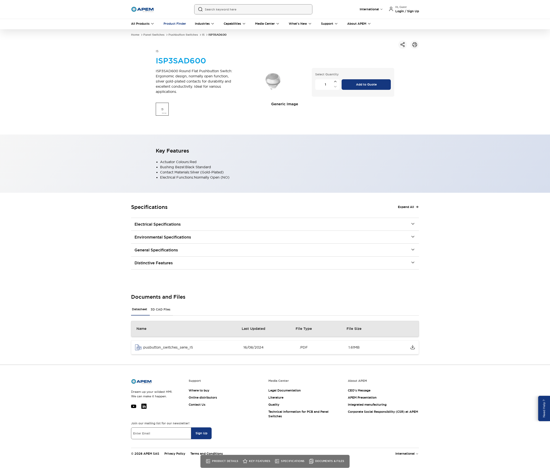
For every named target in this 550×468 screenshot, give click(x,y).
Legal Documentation (284, 390)
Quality (273, 405)
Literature (275, 397)
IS (203, 35)
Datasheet (139, 309)
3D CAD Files (160, 309)
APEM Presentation (362, 397)
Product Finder (174, 24)
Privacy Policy (174, 454)
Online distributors (203, 397)
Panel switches (154, 35)
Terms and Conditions (206, 454)
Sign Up (201, 433)
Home (135, 34)
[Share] (402, 44)
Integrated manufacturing (367, 405)
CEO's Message (359, 390)
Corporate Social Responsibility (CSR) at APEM (383, 412)
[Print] (414, 44)
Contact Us (197, 405)
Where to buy (199, 390)
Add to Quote (366, 84)
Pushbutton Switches (183, 35)
